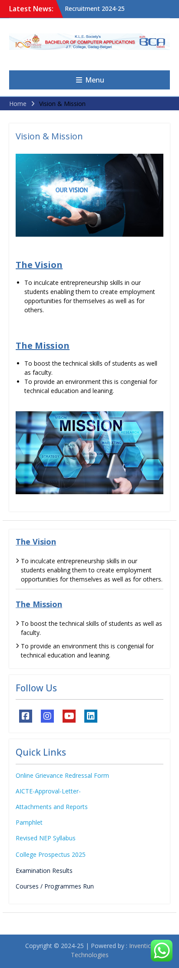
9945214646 (127, 55)
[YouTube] (69, 716)
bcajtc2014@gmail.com (141, 63)
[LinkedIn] (90, 716)
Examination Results (44, 870)
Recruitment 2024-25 (95, 8)
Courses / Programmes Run (55, 886)
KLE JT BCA (89, 62)
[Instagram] (47, 716)
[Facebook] (25, 716)
